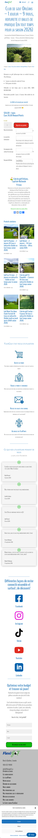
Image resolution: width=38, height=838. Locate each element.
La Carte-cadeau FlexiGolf (10, 802)
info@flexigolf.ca (8, 769)
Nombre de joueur (21, 35)
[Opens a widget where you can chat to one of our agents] (31, 835)
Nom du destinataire (8, 130)
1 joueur (27, 35)
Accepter (19, 821)
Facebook (19, 606)
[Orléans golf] (19, 62)
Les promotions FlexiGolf (10, 35)
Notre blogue (7, 780)
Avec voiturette (17, 66)
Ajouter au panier (21, 125)
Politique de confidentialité (14, 835)
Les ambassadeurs (8, 774)
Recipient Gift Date (8, 160)
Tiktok (19, 641)
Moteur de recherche (9, 796)
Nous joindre (6, 787)
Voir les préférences (19, 831)
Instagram (19, 624)
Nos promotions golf (9, 790)
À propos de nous (8, 771)
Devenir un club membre (9, 783)
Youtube (19, 658)
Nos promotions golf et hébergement (13, 793)
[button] (35, 808)
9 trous (12, 66)
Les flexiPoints (7, 777)
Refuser (19, 826)
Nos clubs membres (8, 799)
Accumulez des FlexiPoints (19, 431)
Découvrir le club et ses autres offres (19, 209)
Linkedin (19, 675)
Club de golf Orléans (23, 66)
